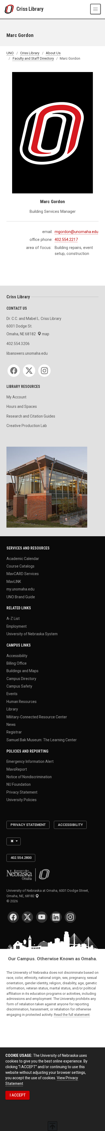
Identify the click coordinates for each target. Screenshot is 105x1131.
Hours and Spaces (21, 406)
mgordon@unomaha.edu (76, 232)
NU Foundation (18, 784)
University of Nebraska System (32, 633)
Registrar (14, 732)
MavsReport (16, 769)
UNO (10, 53)
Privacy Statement (21, 792)
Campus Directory (21, 678)
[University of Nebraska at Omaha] (10, 9)
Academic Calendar (22, 558)
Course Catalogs (20, 566)
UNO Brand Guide (20, 596)
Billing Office (16, 663)
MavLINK (13, 581)
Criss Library (30, 9)
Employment (16, 626)
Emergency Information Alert (30, 761)
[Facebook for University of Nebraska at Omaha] (13, 917)
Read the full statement (72, 1015)
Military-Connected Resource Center (36, 717)
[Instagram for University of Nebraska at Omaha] (70, 917)
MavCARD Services (22, 574)
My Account (16, 397)
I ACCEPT (18, 1095)
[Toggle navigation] (95, 9)
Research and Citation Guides (30, 416)
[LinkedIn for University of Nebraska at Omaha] (56, 917)
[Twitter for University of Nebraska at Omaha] (27, 917)
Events (12, 694)
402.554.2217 (66, 239)
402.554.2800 (21, 858)
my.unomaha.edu (20, 589)
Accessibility (16, 655)
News (11, 724)
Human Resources (21, 701)
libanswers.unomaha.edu (27, 353)
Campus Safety (19, 686)
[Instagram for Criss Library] (44, 370)
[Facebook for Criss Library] (14, 370)
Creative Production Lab (26, 425)
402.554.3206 (18, 343)
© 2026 (12, 901)
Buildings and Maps (22, 671)
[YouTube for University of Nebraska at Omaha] (41, 917)
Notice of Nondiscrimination (29, 776)
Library (12, 709)
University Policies (21, 800)
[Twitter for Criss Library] (29, 370)
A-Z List (13, 618)
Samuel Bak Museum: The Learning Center (41, 739)
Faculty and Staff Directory (33, 58)
